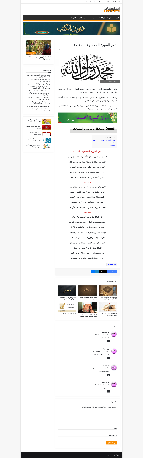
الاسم (115, 428)
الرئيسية (116, 17)
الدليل (80, 17)
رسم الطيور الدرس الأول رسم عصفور (39, 84)
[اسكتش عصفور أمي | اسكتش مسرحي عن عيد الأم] (46, 146)
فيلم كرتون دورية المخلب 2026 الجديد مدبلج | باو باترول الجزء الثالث (39, 87)
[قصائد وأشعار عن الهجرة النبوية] (67, 307)
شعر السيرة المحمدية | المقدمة (104, 140)
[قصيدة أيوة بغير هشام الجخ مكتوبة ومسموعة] (87, 290)
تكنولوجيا (86, 17)
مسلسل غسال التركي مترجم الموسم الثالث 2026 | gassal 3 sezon (39, 102)
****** (112, 143)
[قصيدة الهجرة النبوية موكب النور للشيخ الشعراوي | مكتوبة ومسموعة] (87, 307)
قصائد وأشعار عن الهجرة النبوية (68, 313)
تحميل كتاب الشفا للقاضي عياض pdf (39, 90)
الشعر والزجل (111, 264)
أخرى (74, 17)
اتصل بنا (85, 1)
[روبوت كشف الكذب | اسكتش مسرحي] (46, 127)
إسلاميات (94, 17)
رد (108, 341)
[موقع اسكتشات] (112, 9)
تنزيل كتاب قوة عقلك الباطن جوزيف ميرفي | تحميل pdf (39, 80)
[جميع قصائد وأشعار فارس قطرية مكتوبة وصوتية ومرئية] (46, 121)
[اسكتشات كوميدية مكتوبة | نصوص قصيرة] (46, 134)
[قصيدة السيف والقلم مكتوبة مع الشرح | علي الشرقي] (108, 307)
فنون (109, 17)
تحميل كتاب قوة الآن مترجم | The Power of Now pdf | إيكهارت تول (38, 76)
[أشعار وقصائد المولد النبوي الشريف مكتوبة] (46, 140)
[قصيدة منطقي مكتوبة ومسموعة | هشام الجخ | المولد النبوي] (67, 290)
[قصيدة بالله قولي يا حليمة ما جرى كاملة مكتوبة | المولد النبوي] (108, 290)
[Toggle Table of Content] (114, 137)
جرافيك (102, 17)
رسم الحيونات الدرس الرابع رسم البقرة (38, 106)
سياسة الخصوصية (99, 1)
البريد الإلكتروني (113, 435)
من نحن (90, 1)
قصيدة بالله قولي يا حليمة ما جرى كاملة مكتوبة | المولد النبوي (38, 98)
